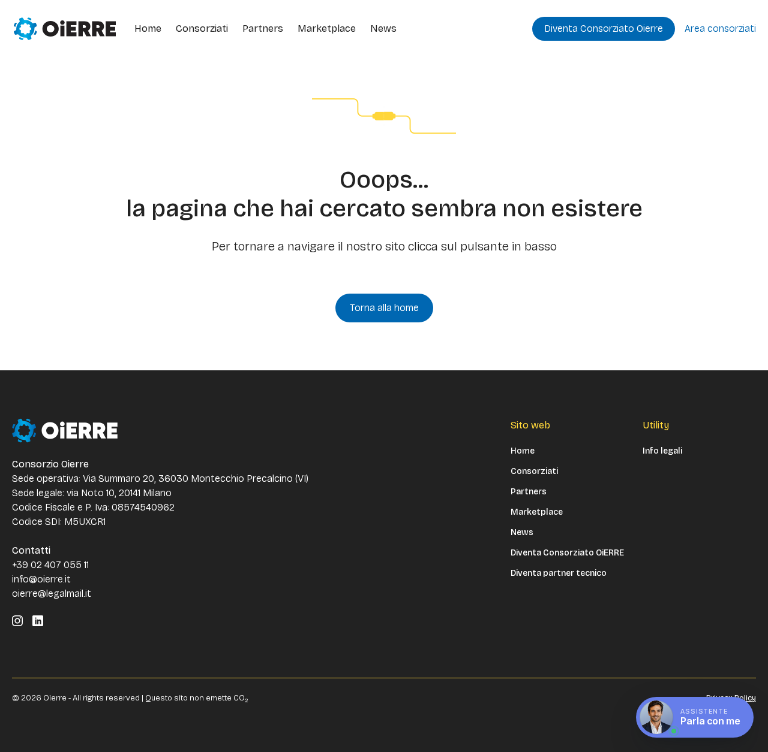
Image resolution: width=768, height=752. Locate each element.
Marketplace (327, 28)
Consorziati (202, 28)
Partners (262, 28)
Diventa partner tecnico (559, 573)
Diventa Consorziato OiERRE (567, 553)
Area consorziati (720, 28)
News (383, 28)
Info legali (662, 451)
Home (147, 28)
